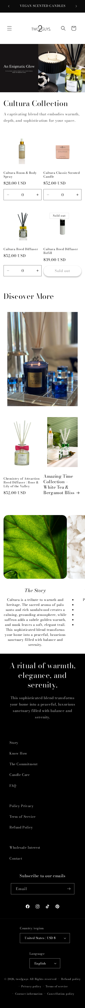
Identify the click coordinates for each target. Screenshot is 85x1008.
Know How (18, 753)
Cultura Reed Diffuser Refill (60, 251)
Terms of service (57, 986)
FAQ (12, 785)
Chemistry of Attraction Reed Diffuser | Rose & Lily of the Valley (22, 482)
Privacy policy (31, 986)
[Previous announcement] (9, 6)
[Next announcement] (76, 6)
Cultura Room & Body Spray (20, 175)
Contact (15, 858)
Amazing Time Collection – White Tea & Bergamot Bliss (59, 485)
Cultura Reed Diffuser (21, 249)
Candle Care (19, 774)
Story (13, 742)
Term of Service (22, 816)
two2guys (22, 979)
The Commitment (23, 764)
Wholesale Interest (24, 847)
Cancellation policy (60, 994)
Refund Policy (21, 827)
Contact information (29, 994)
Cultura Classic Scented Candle (61, 175)
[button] (9, 28)
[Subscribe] (69, 888)
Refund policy (71, 979)
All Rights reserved (43, 979)
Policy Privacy (21, 805)
